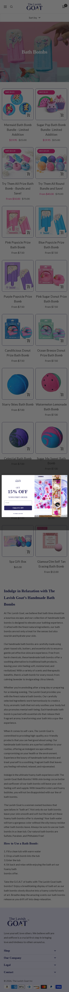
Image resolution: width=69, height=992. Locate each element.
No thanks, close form (18, 513)
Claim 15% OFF (18, 508)
